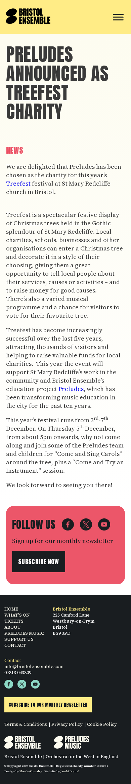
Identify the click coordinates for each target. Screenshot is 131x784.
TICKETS (14, 621)
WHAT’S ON (17, 615)
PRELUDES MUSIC (24, 633)
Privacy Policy (67, 724)
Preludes (71, 389)
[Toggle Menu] (118, 17)
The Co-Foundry (30, 771)
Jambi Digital (69, 771)
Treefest (18, 183)
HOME (11, 609)
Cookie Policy (102, 724)
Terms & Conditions (25, 724)
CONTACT (15, 645)
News (14, 150)
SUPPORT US (19, 639)
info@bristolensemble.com (33, 666)
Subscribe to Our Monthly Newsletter (48, 705)
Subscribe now (38, 561)
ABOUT (12, 627)
